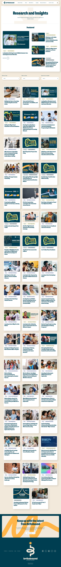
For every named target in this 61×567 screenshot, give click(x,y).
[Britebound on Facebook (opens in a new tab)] (52, 551)
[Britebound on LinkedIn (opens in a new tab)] (43, 551)
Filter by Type (4, 75)
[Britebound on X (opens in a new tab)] (46, 551)
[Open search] (57, 2)
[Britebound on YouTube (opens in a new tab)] (49, 551)
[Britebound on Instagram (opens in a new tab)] (55, 551)
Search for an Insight (45, 75)
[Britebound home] (9, 2)
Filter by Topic (24, 75)
